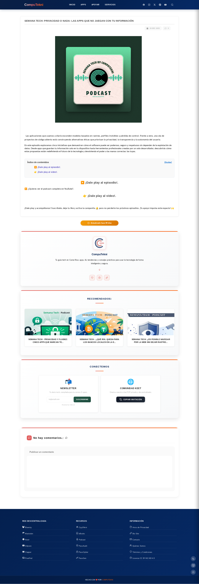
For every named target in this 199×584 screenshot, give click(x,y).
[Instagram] (149, 5)
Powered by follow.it (68, 405)
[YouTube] (165, 5)
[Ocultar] (168, 162)
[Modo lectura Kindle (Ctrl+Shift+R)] (193, 565)
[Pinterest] (160, 5)
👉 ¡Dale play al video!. (45, 172)
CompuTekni (107, 580)
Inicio (72, 5)
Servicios (110, 5)
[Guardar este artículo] (193, 572)
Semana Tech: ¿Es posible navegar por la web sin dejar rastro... (151, 340)
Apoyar (96, 5)
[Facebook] (144, 5)
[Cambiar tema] (193, 558)
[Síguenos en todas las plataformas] (107, 278)
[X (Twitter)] (154, 5)
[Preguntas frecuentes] (99, 278)
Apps (83, 5)
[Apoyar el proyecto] (92, 278)
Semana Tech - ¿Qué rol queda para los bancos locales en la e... (99, 340)
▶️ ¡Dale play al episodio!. (47, 167)
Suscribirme (82, 399)
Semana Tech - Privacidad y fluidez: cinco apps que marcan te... (48, 340)
